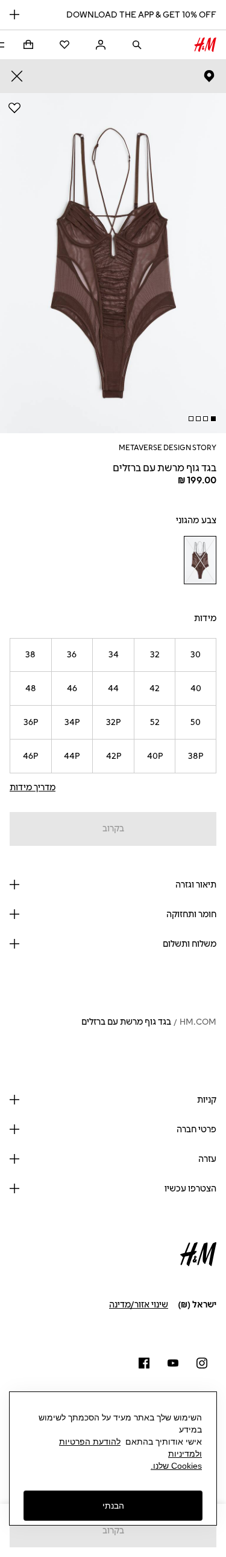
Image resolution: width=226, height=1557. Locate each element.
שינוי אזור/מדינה (138, 1304)
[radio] (200, 560)
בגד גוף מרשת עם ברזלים (126, 1022)
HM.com (198, 1022)
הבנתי (113, 1505)
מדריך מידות (32, 787)
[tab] (213, 419)
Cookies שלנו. (176, 1466)
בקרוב (113, 828)
